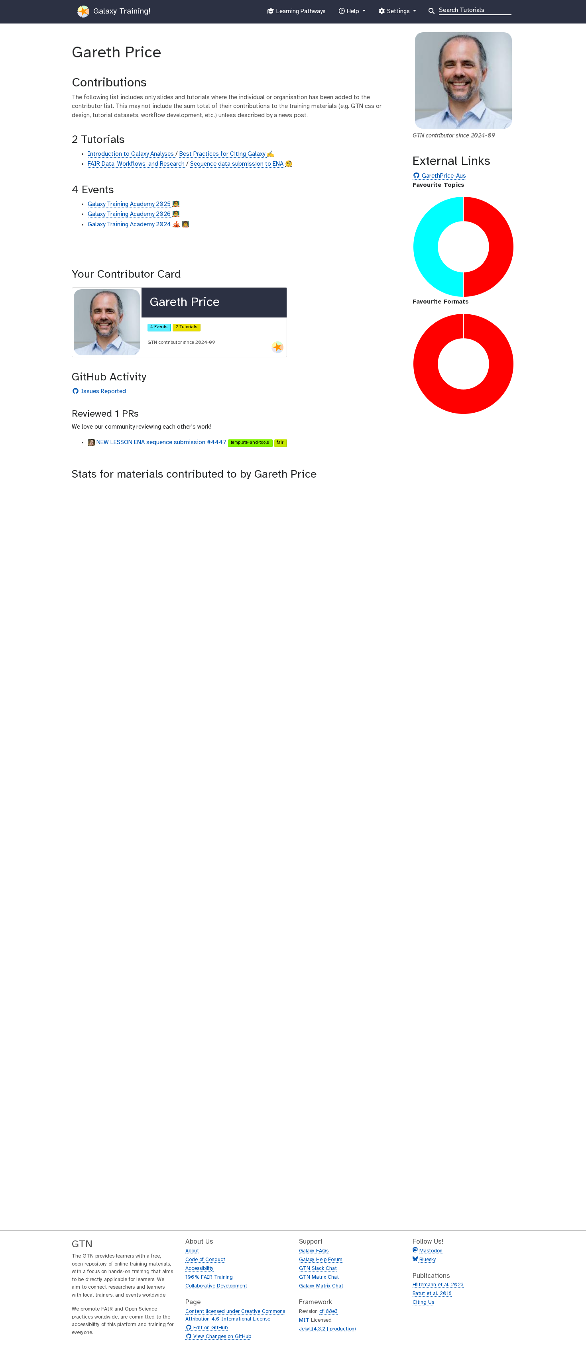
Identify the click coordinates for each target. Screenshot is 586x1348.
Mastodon (430, 1251)
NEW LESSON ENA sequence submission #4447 (161, 442)
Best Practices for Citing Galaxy (223, 154)
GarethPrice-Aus (443, 176)
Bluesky (427, 1259)
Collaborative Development (216, 1286)
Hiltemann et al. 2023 (438, 1284)
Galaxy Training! (121, 11)
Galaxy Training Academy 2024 (130, 224)
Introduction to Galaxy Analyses (131, 154)
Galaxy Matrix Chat (321, 1286)
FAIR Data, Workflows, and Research (137, 164)
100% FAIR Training (209, 1277)
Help (353, 14)
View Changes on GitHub (221, 1337)
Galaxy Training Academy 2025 (130, 204)
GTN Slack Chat (318, 1268)
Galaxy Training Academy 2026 (130, 214)
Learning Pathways (300, 14)
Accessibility (199, 1268)
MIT (304, 1320)
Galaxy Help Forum (320, 1259)
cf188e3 (328, 1311)
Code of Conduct (205, 1259)
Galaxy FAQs (313, 1251)
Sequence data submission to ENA (237, 164)
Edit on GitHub (209, 1328)
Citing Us (423, 1302)
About (192, 1251)
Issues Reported (102, 391)
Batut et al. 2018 (432, 1293)
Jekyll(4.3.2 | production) (327, 1329)
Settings (398, 14)
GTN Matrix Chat (319, 1277)
